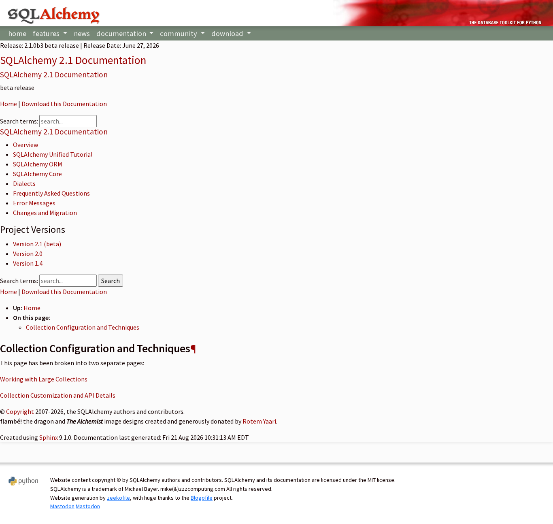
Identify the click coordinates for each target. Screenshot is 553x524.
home (17, 33)
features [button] (47, 33)
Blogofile (202, 497)
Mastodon (62, 506)
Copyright (20, 411)
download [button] (228, 33)
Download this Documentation (64, 104)
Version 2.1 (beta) (37, 244)
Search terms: (19, 121)
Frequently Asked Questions (51, 193)
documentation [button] (122, 33)
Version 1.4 (28, 263)
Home (8, 104)
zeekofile (118, 497)
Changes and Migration (45, 213)
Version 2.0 (28, 253)
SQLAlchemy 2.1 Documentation (73, 60)
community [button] (179, 33)
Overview (25, 145)
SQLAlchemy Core (37, 174)
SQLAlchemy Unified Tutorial (53, 154)
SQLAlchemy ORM (37, 164)
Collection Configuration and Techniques (82, 327)
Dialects (24, 183)
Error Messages (34, 203)
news (82, 33)
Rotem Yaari (259, 421)
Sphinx (48, 437)
